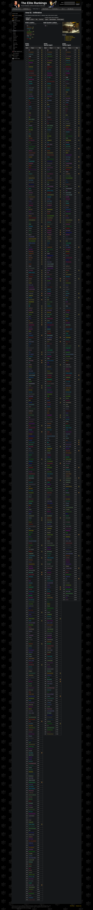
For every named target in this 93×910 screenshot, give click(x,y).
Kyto (48, 184)
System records (17, 20)
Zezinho (30, 278)
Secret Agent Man (32, 857)
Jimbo (30, 188)
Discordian (31, 752)
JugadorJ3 (31, 295)
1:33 (38, 580)
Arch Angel (31, 838)
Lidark (30, 620)
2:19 (38, 801)
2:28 (38, 822)
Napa (30, 379)
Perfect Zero (31, 452)
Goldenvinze (31, 213)
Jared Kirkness (32, 419)
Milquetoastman (32, 851)
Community (55, 8)
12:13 (38, 895)
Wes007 (30, 455)
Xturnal (30, 465)
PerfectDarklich (32, 383)
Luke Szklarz (31, 154)
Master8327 (31, 421)
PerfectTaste (31, 274)
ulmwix (30, 866)
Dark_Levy (31, 610)
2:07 (57, 352)
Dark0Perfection (32, 473)
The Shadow (31, 549)
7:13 (57, 681)
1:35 (38, 591)
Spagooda (31, 205)
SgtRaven (31, 308)
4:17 (57, 582)
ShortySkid (31, 849)
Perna (30, 85)
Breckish (30, 666)
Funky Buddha (32, 268)
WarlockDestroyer (32, 828)
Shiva (30, 115)
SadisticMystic (31, 815)
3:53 (57, 549)
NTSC (27, 19)
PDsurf (30, 496)
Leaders (15, 19)
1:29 (38, 557)
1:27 (38, 551)
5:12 (57, 669)
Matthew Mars (31, 834)
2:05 (38, 765)
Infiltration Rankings (69, 36)
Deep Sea (15, 40)
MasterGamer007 (32, 484)
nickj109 (30, 872)
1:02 (38, 71)
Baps (30, 316)
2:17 (38, 792)
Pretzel (30, 654)
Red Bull (30, 194)
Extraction (14, 25)
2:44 (75, 205)
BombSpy (31, 488)
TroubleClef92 (31, 236)
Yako (30, 534)
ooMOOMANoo (32, 555)
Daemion (30, 757)
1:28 (38, 555)
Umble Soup (31, 694)
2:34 (38, 830)
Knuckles (30, 511)
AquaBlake (31, 723)
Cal (29, 104)
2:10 (57, 362)
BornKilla (30, 595)
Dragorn (30, 656)
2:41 (57, 440)
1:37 (38, 601)
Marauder (31, 799)
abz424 (30, 648)
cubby (30, 520)
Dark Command (32, 719)
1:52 (38, 675)
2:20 (38, 805)
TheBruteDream (32, 727)
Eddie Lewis (31, 885)
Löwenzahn (31, 312)
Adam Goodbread (32, 794)
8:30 (57, 692)
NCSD (30, 895)
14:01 (57, 725)
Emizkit (30, 368)
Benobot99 (31, 572)
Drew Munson (31, 612)
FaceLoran (31, 704)
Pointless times (17, 58)
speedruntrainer (32, 196)
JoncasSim (31, 446)
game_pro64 (31, 660)
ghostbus (30, 557)
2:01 (38, 748)
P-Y (29, 633)
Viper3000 (31, 710)
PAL (37, 19)
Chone (30, 509)
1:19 (38, 459)
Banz (30, 136)
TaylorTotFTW (31, 404)
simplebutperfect (32, 673)
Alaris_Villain (31, 713)
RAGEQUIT (31, 163)
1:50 (38, 671)
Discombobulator (32, 240)
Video (42, 50)
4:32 (57, 606)
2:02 (38, 752)
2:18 (57, 389)
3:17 (57, 499)
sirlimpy (30, 366)
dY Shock (31, 538)
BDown (30, 215)
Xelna (30, 578)
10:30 (57, 708)
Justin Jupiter (31, 87)
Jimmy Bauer (31, 341)
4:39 (57, 614)
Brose (30, 608)
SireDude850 (31, 574)
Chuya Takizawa (32, 146)
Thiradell (30, 471)
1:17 (38, 385)
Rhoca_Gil (31, 285)
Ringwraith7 (31, 587)
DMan (30, 224)
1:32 (38, 576)
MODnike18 (31, 377)
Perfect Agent (60, 19)
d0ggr (28, 35)
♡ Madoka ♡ (31, 199)
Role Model (31, 624)
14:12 (38, 897)
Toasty (30, 318)
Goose (30, 230)
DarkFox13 (31, 410)
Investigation (15, 23)
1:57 (38, 702)
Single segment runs (18, 51)
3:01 (57, 469)
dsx (29, 245)
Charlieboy (31, 897)
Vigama (30, 562)
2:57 (57, 461)
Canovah (30, 83)
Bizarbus (30, 631)
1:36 (38, 595)
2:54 (38, 843)
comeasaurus (31, 591)
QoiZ (30, 400)
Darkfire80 (31, 524)
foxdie (30, 700)
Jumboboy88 (31, 859)
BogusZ (30, 522)
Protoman (31, 748)
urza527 (30, 683)
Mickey (30, 801)
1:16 (38, 352)
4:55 (57, 662)
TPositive (30, 138)
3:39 (57, 530)
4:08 (57, 574)
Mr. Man (30, 870)
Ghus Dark (31, 371)
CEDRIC (30, 144)
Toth (29, 507)
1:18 (38, 425)
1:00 (38, 60)
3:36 (38, 857)
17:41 (57, 731)
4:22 (57, 593)
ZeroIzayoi (31, 576)
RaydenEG (31, 568)
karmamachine (32, 564)
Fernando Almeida (32, 75)
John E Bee (31, 778)
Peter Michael (31, 599)
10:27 (57, 706)
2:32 (38, 824)
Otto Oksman (31, 184)
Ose (29, 117)
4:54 (57, 660)
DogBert (30, 883)
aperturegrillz (31, 287)
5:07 (38, 870)
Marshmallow (31, 478)
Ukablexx (30, 805)
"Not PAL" (41, 19)
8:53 (57, 696)
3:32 (38, 853)
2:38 (75, 196)
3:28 (57, 509)
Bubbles (30, 645)
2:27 (38, 820)
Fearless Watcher (32, 526)
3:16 (57, 496)
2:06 (38, 769)
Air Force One (15, 36)
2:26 (38, 817)
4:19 (57, 585)
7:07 (57, 679)
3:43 (57, 536)
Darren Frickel (31, 734)
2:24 (38, 815)
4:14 (57, 580)
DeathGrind (31, 553)
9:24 (57, 698)
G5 (13, 29)
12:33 (57, 717)
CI (13, 41)
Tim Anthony (31, 738)
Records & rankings (18, 15)
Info (63, 8)
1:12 (38, 180)
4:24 (57, 599)
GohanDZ (31, 566)
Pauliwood (29, 32)
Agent (46, 19)
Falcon (30, 333)
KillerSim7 (31, 329)
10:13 (57, 704)
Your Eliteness (31, 140)
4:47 (57, 637)
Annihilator (31, 467)
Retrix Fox (31, 643)
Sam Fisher (31, 96)
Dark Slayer (31, 180)
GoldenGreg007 (32, 373)
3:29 (57, 511)
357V (30, 486)
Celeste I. (30, 125)
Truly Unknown (32, 887)
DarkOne (30, 413)
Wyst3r (30, 211)
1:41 (38, 622)
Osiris (30, 868)
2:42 (38, 834)
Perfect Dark (36, 8)
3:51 (57, 545)
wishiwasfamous (32, 220)
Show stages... (15, 17)
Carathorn (31, 276)
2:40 (38, 832)
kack (30, 303)
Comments (41, 226)
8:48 (38, 889)
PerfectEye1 (31, 889)
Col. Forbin (31, 490)
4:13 (57, 578)
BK (27, 25)
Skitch (30, 480)
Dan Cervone (31, 182)
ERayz (30, 339)
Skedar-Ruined (32, 780)
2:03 (38, 759)
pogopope (31, 121)
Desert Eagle (31, 415)
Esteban (30, 503)
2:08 (38, 773)
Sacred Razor (31, 299)
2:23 (38, 813)
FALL (28, 38)
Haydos (30, 282)
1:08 (38, 100)
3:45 (38, 859)
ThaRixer (30, 94)
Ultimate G (31, 461)
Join (79, 2)
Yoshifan (30, 440)
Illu (27, 30)
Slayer (30, 266)
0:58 (38, 52)
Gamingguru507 (32, 427)
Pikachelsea (31, 790)
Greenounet (31, 148)
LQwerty (30, 81)
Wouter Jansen (32, 272)
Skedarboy (31, 771)
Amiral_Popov (31, 824)
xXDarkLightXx (32, 423)
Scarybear (31, 545)
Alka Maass (31, 203)
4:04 (38, 864)
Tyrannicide (31, 360)
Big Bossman (31, 79)
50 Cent (30, 297)
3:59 (57, 559)
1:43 (38, 631)
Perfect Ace (29, 28)
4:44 (57, 629)
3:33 (38, 855)
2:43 (57, 446)
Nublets (30, 767)
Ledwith (30, 759)
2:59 (38, 847)
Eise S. (30, 234)
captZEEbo (31, 322)
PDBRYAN (31, 843)
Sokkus (30, 637)
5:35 (38, 874)
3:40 (57, 532)
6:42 (38, 878)
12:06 (57, 715)
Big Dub (30, 740)
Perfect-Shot (31, 845)
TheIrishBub (31, 459)
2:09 (38, 776)
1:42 (38, 629)
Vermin (30, 864)
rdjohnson (31, 706)
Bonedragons (31, 650)
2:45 (75, 207)
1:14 (38, 270)
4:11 (57, 576)
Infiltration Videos (68, 38)
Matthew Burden (32, 243)
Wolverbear (31, 675)
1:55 (38, 685)
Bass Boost (31, 387)
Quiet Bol (30, 392)
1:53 (38, 677)
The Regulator (31, 677)
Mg (29, 306)
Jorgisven (31, 836)
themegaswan (31, 702)
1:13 (38, 228)
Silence (30, 708)
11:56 (38, 893)
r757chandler (31, 832)
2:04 (38, 763)
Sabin (30, 692)
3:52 (38, 862)
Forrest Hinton (31, 601)
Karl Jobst (31, 129)
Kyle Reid (31, 257)
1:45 (38, 645)
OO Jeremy (31, 880)
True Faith (31, 127)
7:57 (57, 687)
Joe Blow (30, 796)
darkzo (30, 536)
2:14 (57, 379)
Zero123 (30, 543)
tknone (30, 627)
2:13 (38, 782)
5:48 (57, 671)
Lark (30, 547)
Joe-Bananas (31, 698)
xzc (29, 320)
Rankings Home (16, 8)
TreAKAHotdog (32, 289)
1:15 (38, 306)
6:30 (38, 876)
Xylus (30, 457)
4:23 (57, 595)
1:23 (38, 517)
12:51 (57, 719)
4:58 (57, 664)
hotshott (30, 232)
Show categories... (16, 53)
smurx (30, 358)
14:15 (57, 727)
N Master (30, 434)
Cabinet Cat (31, 253)
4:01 (57, 564)
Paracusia (31, 62)
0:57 (38, 50)
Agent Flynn (31, 755)
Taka (30, 142)
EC (29, 123)
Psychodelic (31, 878)
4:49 (57, 641)
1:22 (38, 509)
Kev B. (30, 167)
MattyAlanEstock (32, 782)
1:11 (38, 140)
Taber (30, 113)
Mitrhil (30, 331)
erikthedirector (50, 599)
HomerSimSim (32, 442)
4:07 (57, 572)
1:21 (38, 501)
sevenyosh (31, 784)
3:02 (57, 473)
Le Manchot (31, 431)
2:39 (57, 434)
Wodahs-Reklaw (32, 152)
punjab (30, 201)
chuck (30, 261)
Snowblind (31, 270)
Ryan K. (30, 190)
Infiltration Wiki (68, 40)
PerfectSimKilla (32, 773)
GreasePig (31, 603)
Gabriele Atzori (32, 809)
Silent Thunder (32, 394)
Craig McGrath (32, 161)
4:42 (57, 616)
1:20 (38, 484)
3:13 (38, 851)
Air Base (14, 34)
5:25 (38, 872)
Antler (30, 102)
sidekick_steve (32, 874)
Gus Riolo (31, 249)
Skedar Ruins (15, 44)
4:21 (57, 591)
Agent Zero (31, 729)
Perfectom (31, 559)
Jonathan (30, 855)
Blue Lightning (32, 469)
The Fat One (31, 786)
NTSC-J (32, 19)
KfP (29, 171)
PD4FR (30, 381)
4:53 (38, 868)
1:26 (38, 545)
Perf (29, 830)
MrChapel (31, 811)
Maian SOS (15, 47)
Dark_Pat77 (31, 444)
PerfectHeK (31, 635)
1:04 (38, 79)
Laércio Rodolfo (32, 375)
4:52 (57, 654)
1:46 (38, 652)
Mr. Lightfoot (31, 354)
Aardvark (30, 731)
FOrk (30, 207)
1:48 (38, 658)
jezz (29, 159)
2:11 (38, 778)
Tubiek (30, 817)
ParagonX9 (31, 293)
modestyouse (31, 515)
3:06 (57, 480)
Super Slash (31, 746)
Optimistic (31, 662)
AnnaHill (30, 891)
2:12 (57, 364)
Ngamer (30, 463)
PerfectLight (31, 530)
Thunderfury (29, 27)
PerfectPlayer (31, 629)
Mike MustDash (32, 826)
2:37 (57, 427)
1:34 (57, 157)
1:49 (38, 664)
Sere (30, 425)
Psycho (30, 228)
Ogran (30, 385)
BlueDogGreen (32, 436)
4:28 (57, 603)
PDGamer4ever (32, 744)
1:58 (38, 713)
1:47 (38, 656)
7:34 (38, 883)
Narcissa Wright (32, 622)
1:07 (38, 96)
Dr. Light (30, 77)
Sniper (30, 820)
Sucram (30, 350)
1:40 (38, 620)
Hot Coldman (29, 34)
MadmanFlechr (32, 178)
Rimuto (30, 259)
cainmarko (31, 597)
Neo (29, 362)
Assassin (30, 450)
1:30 (38, 564)
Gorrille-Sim (31, 606)
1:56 (38, 694)
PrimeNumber (31, 324)
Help (77, 2)
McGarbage (31, 251)
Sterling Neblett (32, 570)
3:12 (57, 492)
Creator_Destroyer (32, 217)
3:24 (57, 505)
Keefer (30, 343)
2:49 (57, 450)
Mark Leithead (31, 119)
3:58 (57, 557)
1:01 (38, 64)
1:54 (38, 679)
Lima (30, 715)
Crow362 (30, 853)
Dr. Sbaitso (31, 807)
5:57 (57, 675)
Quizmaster (31, 689)
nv (29, 110)
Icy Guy (30, 494)
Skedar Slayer (31, 618)
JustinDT (30, 157)
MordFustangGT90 (32, 238)
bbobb (30, 585)
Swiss (30, 133)
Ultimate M (31, 482)
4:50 (57, 650)
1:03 (38, 75)
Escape (14, 33)
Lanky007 (31, 356)
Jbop (30, 742)
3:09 (57, 488)
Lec (29, 345)
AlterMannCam (32, 696)
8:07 (57, 689)
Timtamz (30, 247)
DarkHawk (31, 438)
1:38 (38, 608)
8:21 (38, 887)
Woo (30, 641)
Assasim (30, 327)
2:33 (38, 828)
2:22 (57, 408)
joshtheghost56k (32, 408)
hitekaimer (31, 192)
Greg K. (30, 165)
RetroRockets (31, 893)
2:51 (38, 841)
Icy (29, 100)
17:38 (57, 729)
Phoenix (30, 736)
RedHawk (31, 862)
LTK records (16, 55)
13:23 (57, 721)
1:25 (38, 536)
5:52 (57, 673)
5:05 (57, 666)
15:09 (38, 899)
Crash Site (15, 37)
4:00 (57, 562)
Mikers (30, 513)
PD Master (31, 803)
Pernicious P (31, 348)
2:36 (75, 192)
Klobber (30, 364)
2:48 (38, 838)
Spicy (30, 222)
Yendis (30, 106)
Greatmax (31, 669)
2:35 (75, 188)
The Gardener (31, 847)
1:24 (38, 532)
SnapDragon (31, 291)
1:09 (38, 110)
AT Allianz (31, 398)
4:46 (57, 631)
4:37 (57, 608)
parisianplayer (31, 687)
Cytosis (30, 517)
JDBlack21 (29, 37)
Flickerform (31, 89)
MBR (14, 45)
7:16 (38, 880)
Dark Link (31, 532)
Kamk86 (30, 402)
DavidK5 (30, 310)
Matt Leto (30, 681)
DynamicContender (32, 541)
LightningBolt (31, 475)
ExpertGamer (31, 301)
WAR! (14, 48)
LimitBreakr (31, 792)
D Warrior (31, 616)
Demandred (31, 492)
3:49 (57, 543)
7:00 (57, 677)
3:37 (57, 524)
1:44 (38, 643)
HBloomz (30, 150)
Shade (30, 264)
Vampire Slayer (32, 899)
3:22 (57, 503)
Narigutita (31, 226)
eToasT (30, 255)
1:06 (38, 89)
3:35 (57, 515)
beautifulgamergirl (32, 763)
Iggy (29, 417)
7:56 (57, 685)
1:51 (38, 673)
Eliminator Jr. (31, 71)
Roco (30, 505)
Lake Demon (29, 31)
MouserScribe (31, 186)
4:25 (38, 866)
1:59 (38, 721)
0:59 (38, 54)
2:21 (38, 809)
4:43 (57, 618)
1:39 (38, 612)
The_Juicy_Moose (32, 841)
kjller (30, 528)
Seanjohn (31, 582)
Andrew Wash (31, 175)
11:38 (38, 891)
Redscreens (31, 337)
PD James (31, 769)
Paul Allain (31, 725)
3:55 (57, 551)
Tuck (30, 721)
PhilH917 (30, 551)
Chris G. (30, 108)
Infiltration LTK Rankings (70, 37)
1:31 (38, 570)
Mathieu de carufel (32, 169)
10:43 (57, 713)
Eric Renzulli (31, 664)
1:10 (38, 127)
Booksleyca (31, 776)
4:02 (57, 568)
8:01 (38, 885)
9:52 (57, 700)
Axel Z (30, 280)
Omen (30, 406)
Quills (30, 679)
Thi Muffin (31, 639)
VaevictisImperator (32, 717)
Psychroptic (49, 119)
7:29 (57, 683)
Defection (14, 22)
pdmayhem (31, 501)
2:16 (38, 788)
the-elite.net (70, 8)
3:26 (57, 507)
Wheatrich (31, 652)
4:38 (57, 610)
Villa (14, 26)
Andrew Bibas (31, 658)
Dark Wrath (31, 396)
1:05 (38, 87)
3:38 (57, 526)
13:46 (57, 723)
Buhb (30, 580)
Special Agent (53, 19)
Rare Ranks (45, 8)
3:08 (38, 849)
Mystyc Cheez (31, 98)
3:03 (57, 475)
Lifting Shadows (32, 788)
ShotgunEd (31, 822)
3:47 (57, 541)
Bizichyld (30, 389)
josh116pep (31, 765)
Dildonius (31, 92)
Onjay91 (30, 685)
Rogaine (30, 671)
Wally (30, 448)
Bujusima (30, 209)
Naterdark (31, 761)
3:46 (57, 538)
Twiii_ (30, 352)
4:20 (57, 589)
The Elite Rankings (34, 3)
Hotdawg (30, 593)
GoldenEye (26, 8)
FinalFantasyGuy (32, 813)
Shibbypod (31, 335)
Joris (30, 131)
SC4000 (30, 750)
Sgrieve (30, 314)
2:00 (38, 740)
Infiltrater (30, 429)
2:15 (38, 786)
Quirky (30, 614)
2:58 (38, 845)
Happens (30, 173)
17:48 (57, 734)
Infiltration (14, 30)
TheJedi (30, 589)
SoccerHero (31, 499)
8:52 (57, 694)
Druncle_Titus (31, 876)
